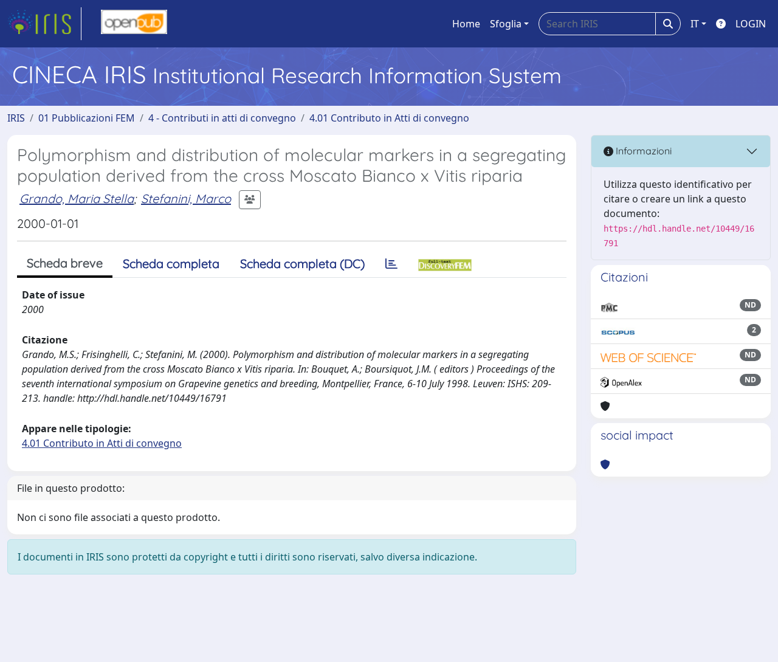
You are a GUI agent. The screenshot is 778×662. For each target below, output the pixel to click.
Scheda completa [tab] (171, 263)
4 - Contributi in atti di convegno (222, 118)
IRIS (16, 118)
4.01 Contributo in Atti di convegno (389, 118)
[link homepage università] (134, 23)
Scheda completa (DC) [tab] (302, 263)
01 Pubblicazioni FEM (86, 118)
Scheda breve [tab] (65, 263)
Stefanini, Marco (186, 198)
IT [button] (694, 23)
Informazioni (642, 151)
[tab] (391, 264)
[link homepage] (44, 23)
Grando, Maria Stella (76, 198)
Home (466, 23)
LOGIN (750, 23)
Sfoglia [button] (506, 23)
